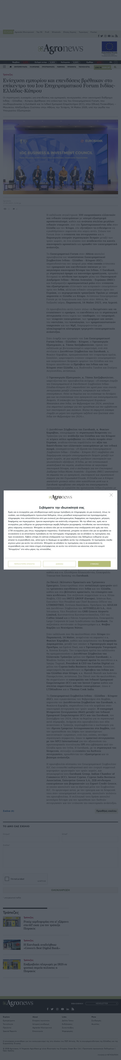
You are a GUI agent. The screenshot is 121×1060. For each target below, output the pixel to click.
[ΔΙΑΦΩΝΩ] (112, 495)
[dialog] (60, 530)
